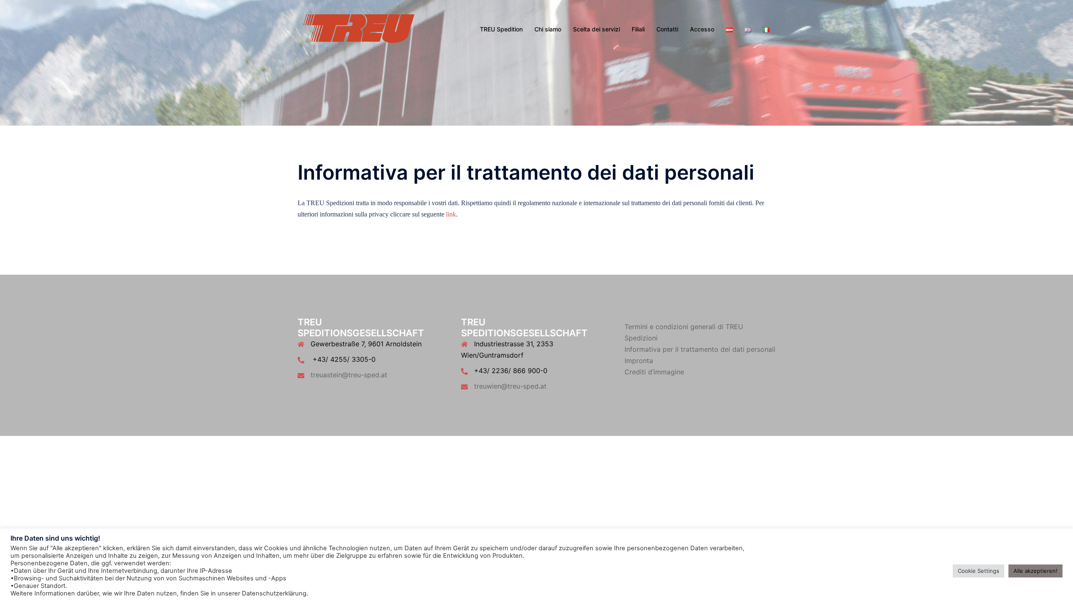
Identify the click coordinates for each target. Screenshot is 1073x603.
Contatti (667, 29)
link (451, 214)
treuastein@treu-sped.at (349, 375)
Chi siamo (547, 29)
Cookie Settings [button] (978, 570)
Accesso (702, 29)
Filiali (638, 29)
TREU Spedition (501, 29)
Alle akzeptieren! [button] (1035, 570)
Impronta (639, 360)
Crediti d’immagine (654, 372)
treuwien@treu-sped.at (510, 386)
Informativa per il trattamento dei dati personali (700, 349)
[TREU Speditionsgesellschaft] (358, 28)
